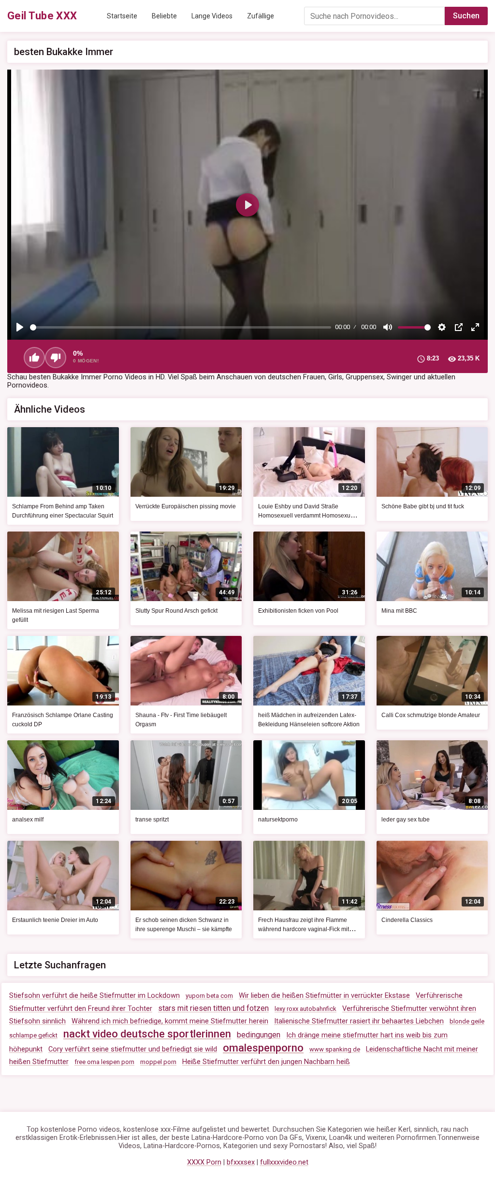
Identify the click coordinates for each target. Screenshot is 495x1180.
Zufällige (260, 16)
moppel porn (158, 1061)
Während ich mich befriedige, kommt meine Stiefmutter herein (170, 1021)
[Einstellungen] (442, 327)
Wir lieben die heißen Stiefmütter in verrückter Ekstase (324, 996)
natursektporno (278, 819)
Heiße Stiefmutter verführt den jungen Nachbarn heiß (266, 1062)
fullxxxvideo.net (284, 1162)
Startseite (122, 16)
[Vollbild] (475, 327)
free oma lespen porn (104, 1061)
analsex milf (28, 819)
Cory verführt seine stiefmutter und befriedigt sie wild (132, 1049)
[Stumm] (387, 327)
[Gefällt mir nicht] (55, 357)
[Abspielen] (20, 327)
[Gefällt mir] (34, 357)
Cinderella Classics (407, 920)
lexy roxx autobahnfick (305, 1008)
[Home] (42, 16)
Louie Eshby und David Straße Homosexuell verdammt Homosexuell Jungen (307, 515)
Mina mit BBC (399, 610)
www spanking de (334, 1049)
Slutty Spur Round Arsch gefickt (176, 610)
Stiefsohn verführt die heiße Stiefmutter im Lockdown (94, 996)
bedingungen (258, 1034)
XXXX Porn (204, 1162)
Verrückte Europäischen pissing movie (185, 506)
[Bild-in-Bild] (458, 327)
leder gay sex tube (405, 819)
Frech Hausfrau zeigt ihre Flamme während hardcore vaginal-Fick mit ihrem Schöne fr (303, 929)
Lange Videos (212, 16)
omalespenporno (263, 1048)
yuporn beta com (209, 995)
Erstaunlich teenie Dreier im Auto (55, 920)
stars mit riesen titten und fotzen (213, 1008)
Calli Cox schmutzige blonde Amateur (430, 715)
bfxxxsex (241, 1162)
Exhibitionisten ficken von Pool (298, 610)
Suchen (466, 15)
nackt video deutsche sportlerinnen (147, 1034)
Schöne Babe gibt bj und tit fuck (422, 506)
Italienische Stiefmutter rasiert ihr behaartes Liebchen (359, 1021)
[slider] (180, 327)
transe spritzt (152, 819)
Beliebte (164, 16)
